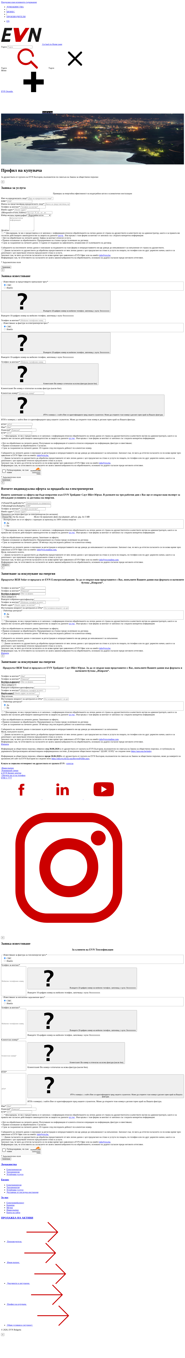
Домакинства (9, 1164)
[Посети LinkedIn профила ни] (62, 799)
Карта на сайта (13, 1212)
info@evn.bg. (43, 455)
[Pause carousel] (92, 1356)
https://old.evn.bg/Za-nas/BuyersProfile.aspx (70, 758)
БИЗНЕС (11, 12)
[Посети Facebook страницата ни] (21, 799)
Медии (10, 1207)
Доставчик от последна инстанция (22, 1192)
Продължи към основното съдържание (19, 2)
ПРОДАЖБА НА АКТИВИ (17, 1217)
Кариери (10, 1205)
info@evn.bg (104, 255)
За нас (4, 1197)
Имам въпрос (13, 1210)
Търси (4, 47)
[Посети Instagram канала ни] (69, 935)
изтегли (69, 763)
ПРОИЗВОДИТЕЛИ (16, 16)
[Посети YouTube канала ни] (103, 799)
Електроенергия (14, 1169)
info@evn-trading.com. (47, 549)
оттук (60, 235)
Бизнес (5, 1179)
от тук (72, 438)
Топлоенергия (13, 1172)
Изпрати (5, 653)
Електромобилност (15, 1203)
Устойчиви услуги (15, 1174)
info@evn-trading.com (109, 560)
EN (8, 21)
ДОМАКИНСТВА (15, 7)
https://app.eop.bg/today (141, 751)
